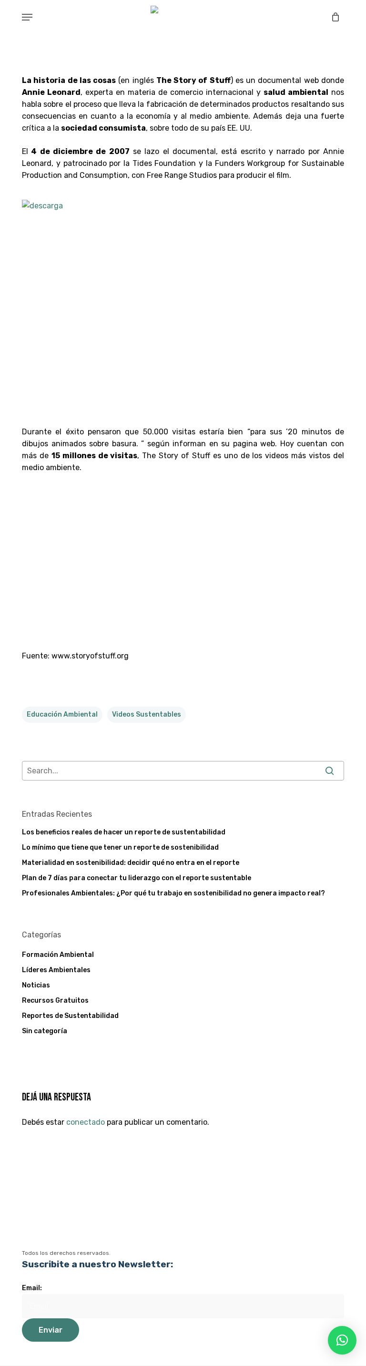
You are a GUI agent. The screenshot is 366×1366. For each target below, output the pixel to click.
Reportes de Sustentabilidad (70, 1016)
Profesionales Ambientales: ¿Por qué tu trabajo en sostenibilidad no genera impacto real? (173, 893)
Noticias (36, 985)
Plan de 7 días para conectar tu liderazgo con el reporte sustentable (136, 878)
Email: (32, 1288)
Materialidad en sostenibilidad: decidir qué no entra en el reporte (130, 863)
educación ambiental (62, 714)
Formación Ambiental (58, 955)
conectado (85, 1122)
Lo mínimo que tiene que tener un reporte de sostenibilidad (120, 847)
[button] (27, 17)
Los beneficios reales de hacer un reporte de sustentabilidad (123, 832)
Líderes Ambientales (56, 970)
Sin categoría (44, 1031)
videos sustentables (146, 714)
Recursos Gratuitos (55, 1000)
